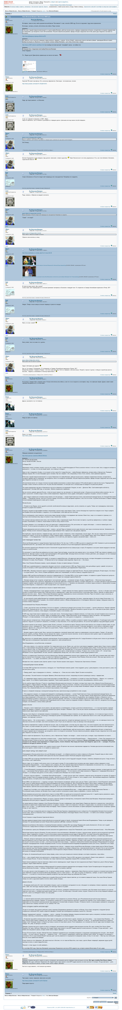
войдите (53, 2)
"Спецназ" (33, 10)
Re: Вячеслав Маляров (35, 77)
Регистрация (69, 5)
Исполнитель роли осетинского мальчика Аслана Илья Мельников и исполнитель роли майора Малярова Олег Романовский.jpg (51, 276)
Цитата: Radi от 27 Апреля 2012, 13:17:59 (31, 213)
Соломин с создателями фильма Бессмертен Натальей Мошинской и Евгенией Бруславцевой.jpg (44, 265)
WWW (7, 150)
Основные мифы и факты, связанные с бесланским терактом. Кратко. (29, 6)
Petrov (7, 19)
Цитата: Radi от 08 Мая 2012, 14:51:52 (30, 360)
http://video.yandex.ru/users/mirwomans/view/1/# (35, 435)
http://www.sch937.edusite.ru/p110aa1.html (33, 45)
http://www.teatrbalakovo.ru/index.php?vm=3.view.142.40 (37, 253)
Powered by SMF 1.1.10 (52, 1007)
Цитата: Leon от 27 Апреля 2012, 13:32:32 (31, 233)
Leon (43, 10)
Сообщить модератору (105, 93)
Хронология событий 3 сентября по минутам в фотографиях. (100, 6)
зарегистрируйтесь (63, 2)
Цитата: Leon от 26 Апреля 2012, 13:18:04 (31, 137)
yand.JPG (25, 71)
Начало (52, 5)
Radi (7, 172)
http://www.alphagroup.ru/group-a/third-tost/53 (34, 36)
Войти (64, 5)
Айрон (7, 133)
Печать (115, 13)
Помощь (56, 5)
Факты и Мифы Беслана (11, 10)
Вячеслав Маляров (53, 10)
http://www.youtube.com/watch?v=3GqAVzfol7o (34, 83)
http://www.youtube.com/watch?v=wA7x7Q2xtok (34, 980)
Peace (7, 397)
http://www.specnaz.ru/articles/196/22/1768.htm (34, 455)
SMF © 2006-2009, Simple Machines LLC (66, 1007)
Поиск (60, 5)
